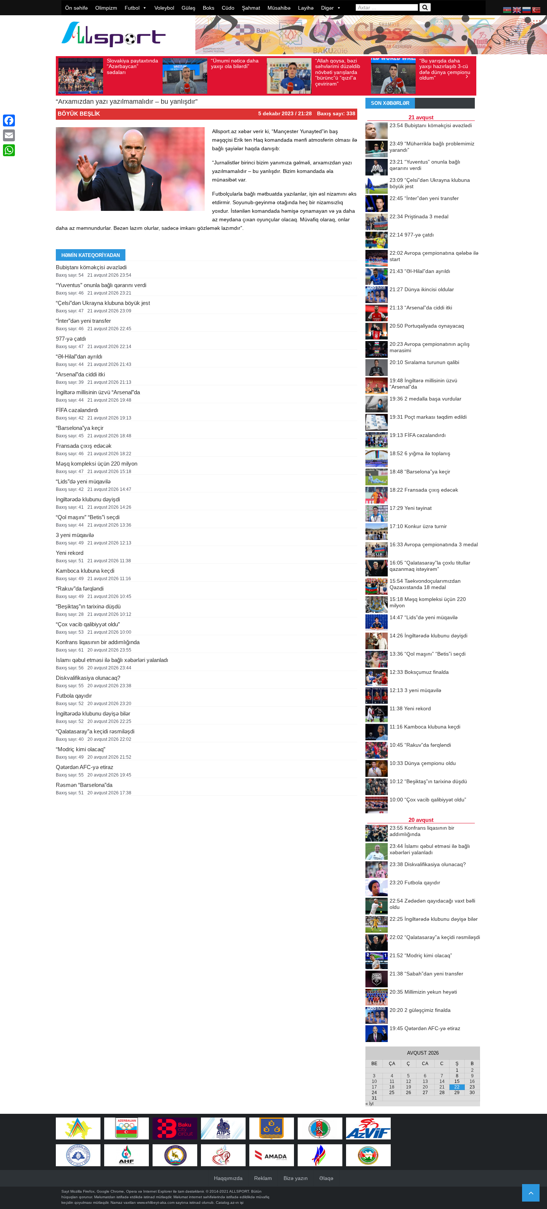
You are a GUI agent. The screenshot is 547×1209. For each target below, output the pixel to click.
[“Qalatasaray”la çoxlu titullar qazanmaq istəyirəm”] (376, 569)
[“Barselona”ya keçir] (376, 477)
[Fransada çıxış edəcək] (376, 496)
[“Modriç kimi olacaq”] (376, 961)
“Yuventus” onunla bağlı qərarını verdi (101, 285)
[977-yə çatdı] (376, 241)
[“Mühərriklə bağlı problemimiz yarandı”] (376, 149)
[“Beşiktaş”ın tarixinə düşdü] (376, 787)
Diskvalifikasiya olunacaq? (88, 678)
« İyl (369, 1103)
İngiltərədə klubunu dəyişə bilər (93, 713)
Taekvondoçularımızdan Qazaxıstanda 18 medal (425, 584)
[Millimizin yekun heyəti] (376, 998)
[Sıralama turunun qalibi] (376, 368)
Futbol (132, 8)
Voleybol (164, 8)
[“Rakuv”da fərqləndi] (376, 751)
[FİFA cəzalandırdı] (376, 441)
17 (374, 1087)
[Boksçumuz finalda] (376, 678)
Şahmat (251, 8)
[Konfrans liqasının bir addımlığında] (376, 834)
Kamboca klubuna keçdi (85, 570)
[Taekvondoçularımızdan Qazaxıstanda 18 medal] (376, 587)
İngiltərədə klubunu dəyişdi (88, 499)
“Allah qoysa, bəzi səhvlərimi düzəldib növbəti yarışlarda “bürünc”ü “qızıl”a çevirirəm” (337, 72)
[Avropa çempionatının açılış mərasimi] (376, 350)
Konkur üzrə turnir (418, 526)
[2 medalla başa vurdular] (376, 405)
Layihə (306, 8)
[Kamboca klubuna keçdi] (376, 733)
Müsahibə (279, 8)
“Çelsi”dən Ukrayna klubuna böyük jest (103, 303)
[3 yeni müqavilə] (376, 696)
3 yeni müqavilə (75, 535)
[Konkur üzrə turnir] (376, 532)
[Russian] (527, 9)
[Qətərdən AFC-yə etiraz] (376, 1034)
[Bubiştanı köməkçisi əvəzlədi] (376, 131)
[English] (517, 9)
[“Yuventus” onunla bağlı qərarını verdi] (376, 168)
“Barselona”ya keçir (79, 428)
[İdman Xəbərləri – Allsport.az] (113, 51)
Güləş (188, 8)
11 (392, 1081)
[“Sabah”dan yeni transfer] (376, 979)
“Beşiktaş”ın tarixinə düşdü (88, 606)
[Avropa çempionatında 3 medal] (376, 550)
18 (391, 1087)
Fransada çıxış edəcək (84, 446)
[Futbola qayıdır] (376, 888)
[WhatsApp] (8, 150)
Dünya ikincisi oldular (422, 289)
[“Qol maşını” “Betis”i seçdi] (376, 660)
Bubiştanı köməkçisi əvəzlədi (91, 267)
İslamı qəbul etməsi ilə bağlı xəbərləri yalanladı (112, 660)
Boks (208, 8)
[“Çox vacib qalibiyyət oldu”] (376, 805)
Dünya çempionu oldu (423, 763)
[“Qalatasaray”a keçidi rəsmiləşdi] (376, 943)
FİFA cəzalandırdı (77, 410)
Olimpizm (106, 8)
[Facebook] (8, 120)
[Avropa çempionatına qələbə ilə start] (376, 259)
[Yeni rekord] (376, 714)
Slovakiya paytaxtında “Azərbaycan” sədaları (132, 66)
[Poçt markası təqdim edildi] (376, 423)
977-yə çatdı (71, 338)
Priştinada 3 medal (419, 216)
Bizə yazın (296, 1178)
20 (425, 1087)
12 (408, 1081)
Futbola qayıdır (74, 695)
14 (442, 1081)
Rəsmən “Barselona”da (84, 785)
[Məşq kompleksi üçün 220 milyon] (376, 605)
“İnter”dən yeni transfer (83, 321)
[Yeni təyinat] (376, 514)
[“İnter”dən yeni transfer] (376, 204)
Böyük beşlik (79, 113)
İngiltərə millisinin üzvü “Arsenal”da (98, 392)
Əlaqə (326, 1178)
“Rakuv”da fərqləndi (79, 588)
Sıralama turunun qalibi (424, 362)
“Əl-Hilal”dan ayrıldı (79, 356)
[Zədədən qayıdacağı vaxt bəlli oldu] (376, 907)
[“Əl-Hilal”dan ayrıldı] (376, 277)
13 (425, 1081)
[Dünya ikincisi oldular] (376, 295)
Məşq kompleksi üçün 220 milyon (96, 463)
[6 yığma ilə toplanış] (376, 459)
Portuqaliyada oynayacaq (427, 326)
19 (408, 1087)
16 (472, 1081)
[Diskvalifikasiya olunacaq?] (376, 870)
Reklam (263, 1178)
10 (374, 1081)
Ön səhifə (76, 8)
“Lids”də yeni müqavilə (83, 481)
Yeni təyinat (411, 508)
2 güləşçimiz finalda (420, 1010)
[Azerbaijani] (507, 9)
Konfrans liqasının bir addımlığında (98, 642)
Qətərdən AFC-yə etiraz (84, 767)
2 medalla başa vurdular (425, 399)
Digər (327, 8)
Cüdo (228, 8)
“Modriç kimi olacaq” (80, 749)
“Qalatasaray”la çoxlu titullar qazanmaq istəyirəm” (430, 566)
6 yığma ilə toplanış (420, 453)
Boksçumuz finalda (419, 672)
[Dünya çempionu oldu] (376, 769)
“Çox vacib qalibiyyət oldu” (88, 624)
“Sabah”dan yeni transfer (426, 974)
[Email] (8, 135)
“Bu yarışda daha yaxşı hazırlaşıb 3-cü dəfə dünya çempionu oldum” (444, 69)
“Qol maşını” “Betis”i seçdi (87, 517)
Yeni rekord (69, 553)
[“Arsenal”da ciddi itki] (376, 313)
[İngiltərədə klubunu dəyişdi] (376, 641)
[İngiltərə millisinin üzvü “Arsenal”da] (376, 386)
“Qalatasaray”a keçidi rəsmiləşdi (95, 731)
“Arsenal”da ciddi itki (80, 374)
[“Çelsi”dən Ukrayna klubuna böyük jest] (376, 186)
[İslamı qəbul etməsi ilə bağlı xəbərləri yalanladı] (376, 852)
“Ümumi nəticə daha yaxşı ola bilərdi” (235, 63)
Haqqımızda (228, 1178)
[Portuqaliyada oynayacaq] (376, 332)
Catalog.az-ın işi (229, 1202)
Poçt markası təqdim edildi (428, 417)
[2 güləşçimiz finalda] (376, 1016)
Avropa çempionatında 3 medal (434, 544)
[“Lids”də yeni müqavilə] (376, 623)
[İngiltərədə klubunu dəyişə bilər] (376, 925)
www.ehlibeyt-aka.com (156, 1202)
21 (442, 1087)
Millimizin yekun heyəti (423, 992)
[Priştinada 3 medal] (376, 222)
